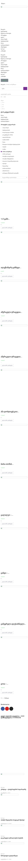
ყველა (2, 37)
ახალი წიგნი (4, 39)
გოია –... (4, 683)
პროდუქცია (4, 35)
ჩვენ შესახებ (4, 31)
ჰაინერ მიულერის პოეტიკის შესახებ (12, 820)
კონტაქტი (3, 51)
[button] (14, 53)
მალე (2, 43)
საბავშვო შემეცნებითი (8, 158)
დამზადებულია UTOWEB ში (11, 718)
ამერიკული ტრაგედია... (11, 312)
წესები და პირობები (6, 33)
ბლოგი (3, 49)
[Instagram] (11, 709)
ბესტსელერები (4, 41)
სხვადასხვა (5, 166)
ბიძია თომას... (7, 464)
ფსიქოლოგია (5, 170)
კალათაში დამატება (7, 227)
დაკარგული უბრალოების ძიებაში (12, 838)
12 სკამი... (5, 219)
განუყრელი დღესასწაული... (13, 624)
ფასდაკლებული (5, 45)
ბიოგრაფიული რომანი (8, 132)
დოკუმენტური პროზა (7, 135)
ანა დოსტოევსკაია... (10, 411)
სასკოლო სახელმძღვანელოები (10, 161)
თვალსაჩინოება (6, 137)
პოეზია (4, 149)
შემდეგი (7, 698)
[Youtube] (7, 709)
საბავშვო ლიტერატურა (8, 156)
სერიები (4, 163)
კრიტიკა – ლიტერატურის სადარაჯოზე (13, 789)
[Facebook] (3, 709)
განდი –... (5, 573)
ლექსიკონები (5, 139)
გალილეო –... (7, 515)
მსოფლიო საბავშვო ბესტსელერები (11, 144)
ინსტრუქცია (4, 47)
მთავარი (3, 29)
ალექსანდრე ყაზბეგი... (11, 267)
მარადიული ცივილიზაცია (9, 856)
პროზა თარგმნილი (7, 151)
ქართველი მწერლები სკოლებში (10, 173)
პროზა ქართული (6, 154)
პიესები (4, 146)
